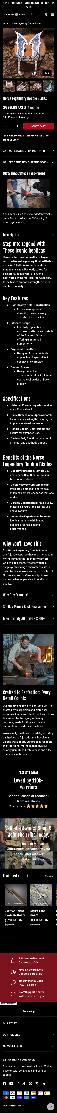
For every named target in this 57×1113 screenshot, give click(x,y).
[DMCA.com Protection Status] (9, 1003)
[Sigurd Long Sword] (41, 895)
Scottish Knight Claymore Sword (15, 913)
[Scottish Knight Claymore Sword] (16, 895)
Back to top (28, 1011)
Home (5, 23)
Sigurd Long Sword (37, 913)
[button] (46, 14)
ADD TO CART (38, 126)
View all (49, 876)
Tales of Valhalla (17, 1105)
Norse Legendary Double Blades (26, 23)
